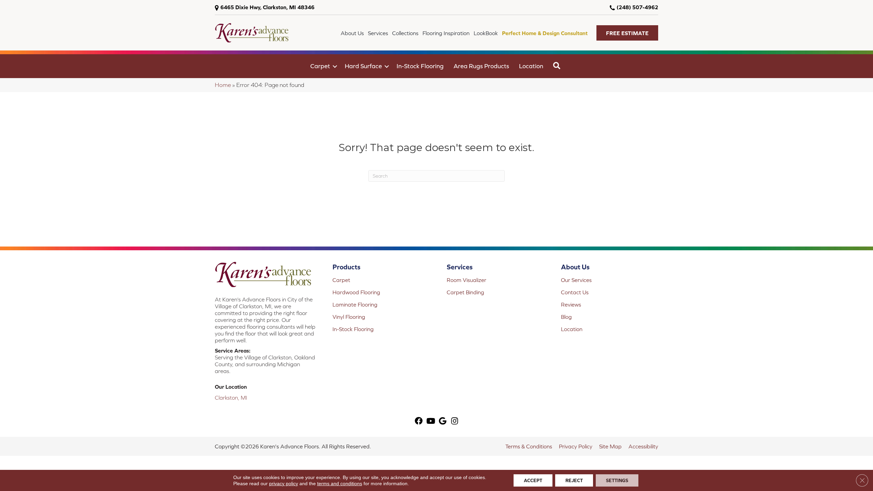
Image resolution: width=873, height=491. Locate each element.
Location (531, 66)
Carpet (320, 66)
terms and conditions (339, 483)
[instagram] (454, 422)
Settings (617, 480)
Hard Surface (363, 66)
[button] (627, 33)
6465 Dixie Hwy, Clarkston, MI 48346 (267, 7)
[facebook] (419, 422)
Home (223, 84)
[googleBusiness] (442, 422)
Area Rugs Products (481, 66)
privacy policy (283, 483)
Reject (574, 480)
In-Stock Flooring (420, 66)
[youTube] (430, 422)
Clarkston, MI (231, 398)
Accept (533, 480)
